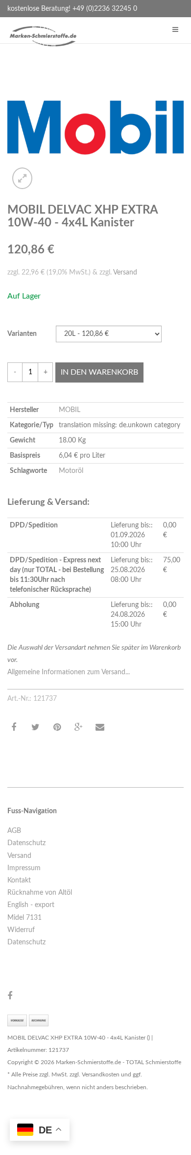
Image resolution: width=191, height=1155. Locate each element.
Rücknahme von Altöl (39, 892)
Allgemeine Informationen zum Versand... (68, 672)
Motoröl (71, 471)
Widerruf (21, 930)
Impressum (24, 868)
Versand (125, 272)
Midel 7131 (24, 917)
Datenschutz (26, 843)
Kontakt (19, 880)
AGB (14, 830)
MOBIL (69, 410)
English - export (30, 905)
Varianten (22, 333)
